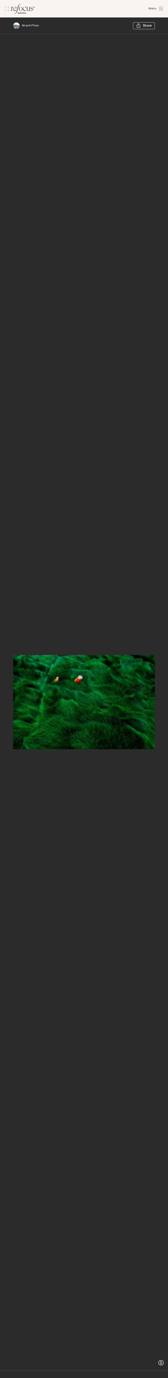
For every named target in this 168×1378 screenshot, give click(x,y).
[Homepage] (19, 9)
